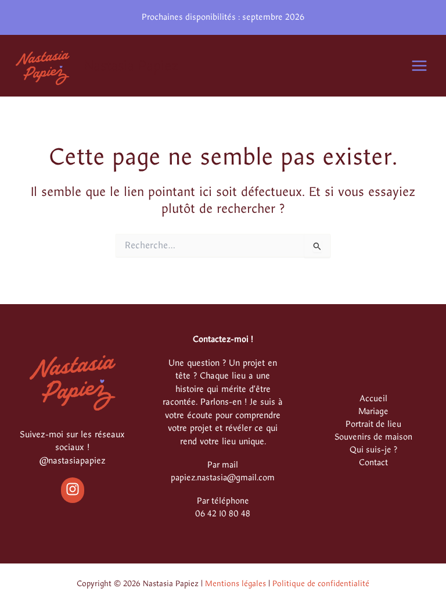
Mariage (373, 411)
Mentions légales (235, 583)
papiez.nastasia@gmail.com (223, 477)
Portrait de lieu (373, 424)
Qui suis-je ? (373, 449)
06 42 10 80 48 (222, 513)
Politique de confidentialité (320, 583)
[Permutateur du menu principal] (419, 66)
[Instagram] (72, 489)
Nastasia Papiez (131, 65)
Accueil (373, 398)
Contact (373, 462)
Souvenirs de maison (373, 437)
